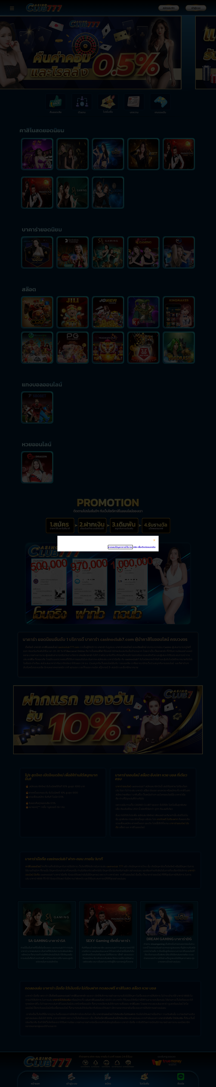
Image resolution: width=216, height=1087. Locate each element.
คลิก (135, 547)
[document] (108, 543)
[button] (154, 540)
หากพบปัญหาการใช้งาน (120, 547)
